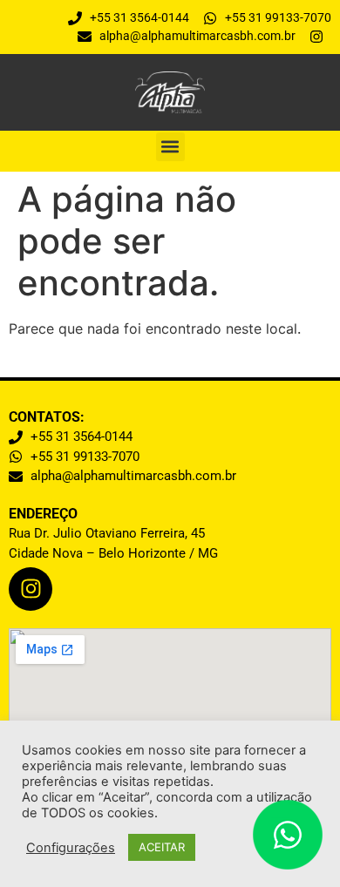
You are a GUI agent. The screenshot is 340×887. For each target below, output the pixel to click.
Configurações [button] (70, 848)
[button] (170, 146)
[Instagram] (30, 589)
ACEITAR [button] (162, 847)
